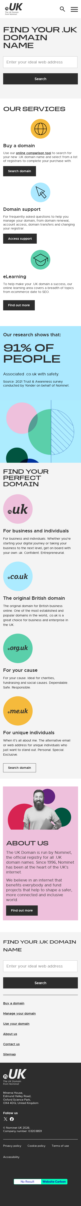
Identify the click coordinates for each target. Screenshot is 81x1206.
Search (40, 79)
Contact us (11, 1044)
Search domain (19, 171)
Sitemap (9, 1054)
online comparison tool (33, 153)
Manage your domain (19, 1013)
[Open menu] (74, 9)
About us (10, 1034)
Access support (20, 239)
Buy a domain (13, 1003)
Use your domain (16, 1024)
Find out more (19, 305)
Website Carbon (54, 1181)
